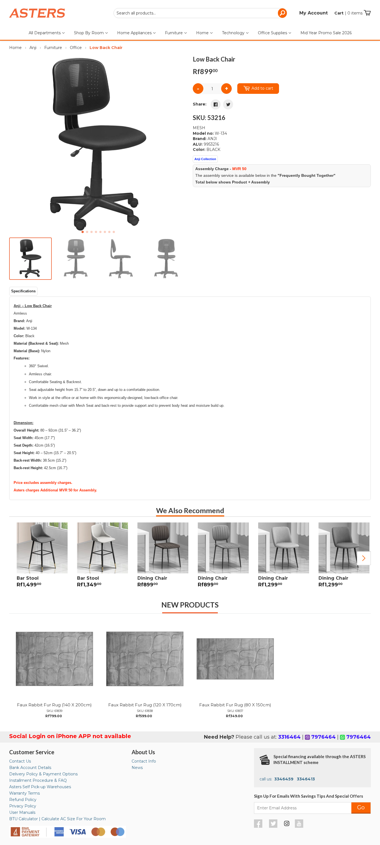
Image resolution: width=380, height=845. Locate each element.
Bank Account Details (30, 767)
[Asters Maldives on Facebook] (259, 826)
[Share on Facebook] (216, 104)
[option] (39, 558)
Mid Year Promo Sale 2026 (326, 32)
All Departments (45, 32)
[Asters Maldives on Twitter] (274, 826)
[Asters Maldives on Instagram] (287, 824)
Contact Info (144, 761)
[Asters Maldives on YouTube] (300, 826)
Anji (32, 47)
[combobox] (200, 13)
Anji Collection (205, 159)
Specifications (23, 291)
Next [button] (364, 558)
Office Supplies (273, 32)
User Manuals (22, 812)
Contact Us (20, 761)
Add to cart (262, 88)
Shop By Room (89, 32)
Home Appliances (135, 32)
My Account (313, 13)
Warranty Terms (24, 793)
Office (76, 47)
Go (361, 807)
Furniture (174, 32)
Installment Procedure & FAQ (38, 780)
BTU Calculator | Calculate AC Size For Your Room (57, 818)
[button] (180, 144)
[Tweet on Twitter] (228, 104)
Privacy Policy (22, 806)
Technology (234, 32)
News (137, 767)
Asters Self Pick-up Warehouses (40, 786)
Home (203, 32)
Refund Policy (22, 799)
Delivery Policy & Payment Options (43, 774)
